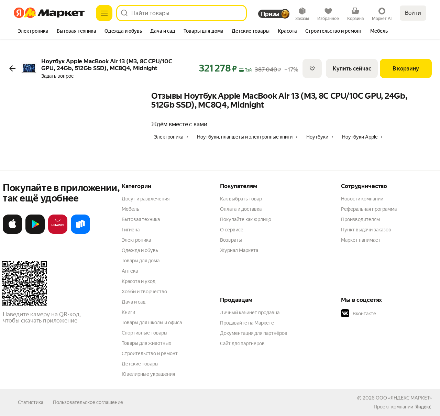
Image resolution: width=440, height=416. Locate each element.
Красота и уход (138, 281)
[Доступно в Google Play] (35, 232)
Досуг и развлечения (145, 198)
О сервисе (231, 229)
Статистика (30, 402)
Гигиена (131, 229)
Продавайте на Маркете (247, 323)
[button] (389, 313)
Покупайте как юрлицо (245, 219)
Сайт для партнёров (242, 343)
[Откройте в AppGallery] (57, 232)
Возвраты (231, 240)
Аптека (130, 271)
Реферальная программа (369, 209)
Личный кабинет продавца (249, 312)
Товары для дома (141, 260)
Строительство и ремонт (150, 353)
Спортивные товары (144, 333)
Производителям (360, 219)
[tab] (33, 31)
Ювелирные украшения (148, 374)
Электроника (136, 240)
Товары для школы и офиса (152, 322)
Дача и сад (133, 302)
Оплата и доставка (241, 209)
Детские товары (140, 363)
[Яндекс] (423, 406)
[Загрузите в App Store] (12, 232)
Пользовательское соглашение (88, 402)
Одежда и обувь (140, 250)
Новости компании (362, 198)
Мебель (130, 209)
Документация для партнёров (253, 333)
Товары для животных (146, 343)
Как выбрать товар (241, 198)
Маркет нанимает (361, 240)
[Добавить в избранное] (312, 68)
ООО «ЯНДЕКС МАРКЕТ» (404, 398)
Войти (413, 13)
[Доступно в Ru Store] (80, 232)
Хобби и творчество (144, 291)
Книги (128, 312)
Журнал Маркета (239, 250)
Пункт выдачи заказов (366, 229)
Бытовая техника (141, 219)
